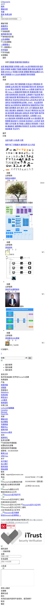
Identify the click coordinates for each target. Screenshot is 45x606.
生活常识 (33, 126)
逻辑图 (26, 72)
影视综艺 (25, 126)
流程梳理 (4, 29)
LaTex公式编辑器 (7, 408)
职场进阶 (34, 124)
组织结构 (12, 118)
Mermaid (4, 412)
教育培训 (34, 110)
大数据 (31, 89)
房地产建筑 (34, 113)
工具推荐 (29, 95)
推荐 (2, 6)
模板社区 (4, 9)
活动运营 (21, 95)
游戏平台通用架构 (12, 289)
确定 (30, 358)
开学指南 (4, 50)
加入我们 (4, 464)
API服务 (4, 400)
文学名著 (12, 124)
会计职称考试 (16, 105)
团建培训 (18, 116)
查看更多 (4, 26)
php (8, 89)
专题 (2, 12)
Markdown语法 (6, 432)
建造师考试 (35, 105)
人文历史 (36, 121)
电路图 (24, 69)
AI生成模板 (5, 39)
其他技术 (40, 87)
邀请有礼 (4, 438)
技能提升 (25, 116)
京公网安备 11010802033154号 (16, 522)
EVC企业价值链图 (19, 74)
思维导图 (18, 62)
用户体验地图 (23, 87)
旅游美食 (8, 129)
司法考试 (16, 100)
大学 (26, 108)
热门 (11, 145)
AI (2, 4)
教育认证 (4, 453)
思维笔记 (25, 62)
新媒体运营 (34, 92)
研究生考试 (24, 100)
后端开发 (38, 89)
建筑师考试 (26, 105)
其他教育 (12, 108)
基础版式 (10, 126)
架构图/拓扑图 (6, 34)
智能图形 (4, 403)
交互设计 (29, 84)
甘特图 (16, 66)
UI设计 (12, 84)
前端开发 (17, 89)
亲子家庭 (20, 124)
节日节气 (16, 129)
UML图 (27, 66)
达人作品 (31, 145)
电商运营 (12, 97)
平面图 (19, 69)
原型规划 (36, 84)
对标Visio (4, 456)
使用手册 (4, 430)
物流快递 (10, 116)
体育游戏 (40, 126)
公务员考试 (33, 100)
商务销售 (10, 113)
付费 (21, 140)
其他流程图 (30, 74)
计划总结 (21, 121)
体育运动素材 (10, 178)
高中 (22, 108)
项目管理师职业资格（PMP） (22, 102)
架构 (23, 89)
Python (9, 92)
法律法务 (25, 113)
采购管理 (19, 118)
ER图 (22, 66)
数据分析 (25, 92)
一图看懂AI (5, 45)
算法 (12, 89)
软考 (40, 100)
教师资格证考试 (23, 97)
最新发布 (24, 145)
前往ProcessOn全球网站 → (11, 515)
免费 (11, 140)
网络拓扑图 (34, 66)
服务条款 (4, 467)
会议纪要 (26, 118)
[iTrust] (22, 544)
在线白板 (4, 395)
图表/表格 (31, 69)
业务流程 (14, 87)
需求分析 (32, 87)
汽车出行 (27, 110)
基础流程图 (9, 66)
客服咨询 (35, 108)
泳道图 (13, 69)
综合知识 (29, 121)
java (27, 89)
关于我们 (4, 461)
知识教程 (4, 422)
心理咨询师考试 (35, 97)
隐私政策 (4, 469)
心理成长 (27, 124)
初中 (18, 108)
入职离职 (33, 116)
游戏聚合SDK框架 (12, 338)
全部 (2, 66)
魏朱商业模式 (34, 72)
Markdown (5, 392)
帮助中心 (4, 427)
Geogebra (4, 410)
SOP (32, 118)
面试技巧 (14, 121)
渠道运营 (18, 92)
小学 (30, 108)
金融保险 (20, 110)
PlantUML (4, 414)
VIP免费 (16, 140)
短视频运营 (13, 95)
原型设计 (4, 397)
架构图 (38, 69)
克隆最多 (16, 145)
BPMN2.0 (8, 72)
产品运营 (36, 95)
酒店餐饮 (12, 110)
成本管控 (37, 118)
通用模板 (18, 126)
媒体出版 (18, 113)
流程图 (11, 62)
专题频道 (4, 424)
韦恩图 (15, 72)
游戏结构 (8, 247)
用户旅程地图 (20, 84)
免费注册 (8, 14)
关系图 (20, 72)
